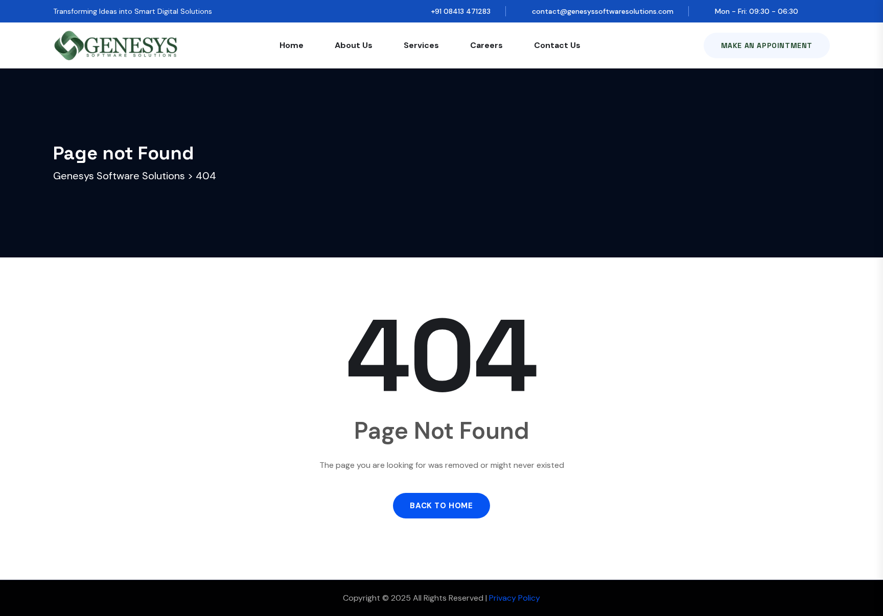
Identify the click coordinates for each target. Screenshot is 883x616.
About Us (354, 45)
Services (421, 45)
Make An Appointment (766, 45)
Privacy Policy (514, 598)
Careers (486, 45)
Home (292, 45)
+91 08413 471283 (461, 11)
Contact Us (557, 45)
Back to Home (441, 506)
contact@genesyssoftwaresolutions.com (602, 11)
